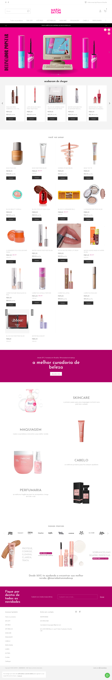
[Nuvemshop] (100, 668)
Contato (7, 657)
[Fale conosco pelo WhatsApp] (107, 675)
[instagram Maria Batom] (6, 2)
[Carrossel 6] (56, 52)
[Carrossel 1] (28, 554)
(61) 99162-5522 (44, 621)
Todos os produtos (16, 20)
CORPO (7, 649)
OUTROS (7, 653)
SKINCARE (62, 20)
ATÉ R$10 (39, 20)
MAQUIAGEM (74, 20)
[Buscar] (28, 11)
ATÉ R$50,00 (51, 20)
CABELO (86, 20)
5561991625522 (44, 617)
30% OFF (29, 20)
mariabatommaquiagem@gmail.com (50, 625)
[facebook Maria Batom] (8, 2)
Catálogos (8, 661)
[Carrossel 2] (84, 554)
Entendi (20, 676)
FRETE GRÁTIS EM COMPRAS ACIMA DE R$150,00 (56, 25)
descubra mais (56, 374)
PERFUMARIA (97, 20)
